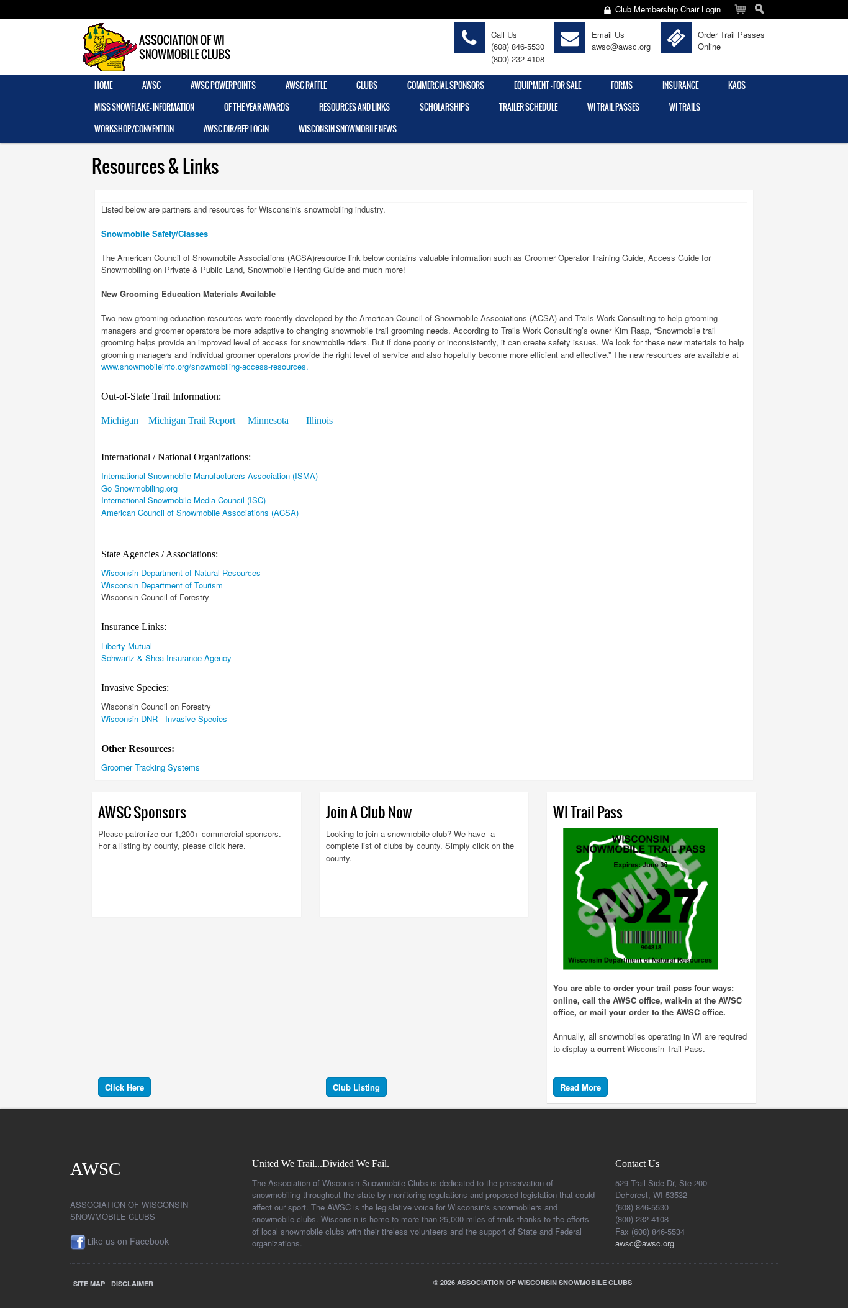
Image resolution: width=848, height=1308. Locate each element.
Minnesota (269, 420)
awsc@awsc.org (621, 46)
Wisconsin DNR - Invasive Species (165, 719)
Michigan (119, 420)
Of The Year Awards (256, 107)
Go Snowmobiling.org (139, 488)
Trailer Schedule (528, 107)
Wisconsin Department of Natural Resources (181, 573)
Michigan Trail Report (193, 420)
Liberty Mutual (126, 646)
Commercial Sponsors (445, 85)
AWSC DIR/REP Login (236, 129)
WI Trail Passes (613, 107)
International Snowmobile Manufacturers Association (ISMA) (209, 476)
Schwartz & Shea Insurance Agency (166, 658)
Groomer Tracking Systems (150, 767)
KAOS (737, 85)
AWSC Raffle (306, 85)
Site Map (89, 1283)
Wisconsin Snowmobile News (348, 129)
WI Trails (684, 107)
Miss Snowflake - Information (144, 107)
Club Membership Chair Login (668, 9)
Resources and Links (354, 107)
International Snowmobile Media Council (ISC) (183, 500)
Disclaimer (132, 1283)
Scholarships (444, 107)
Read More (580, 1087)
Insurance (680, 85)
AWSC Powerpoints (223, 85)
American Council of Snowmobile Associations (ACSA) (200, 512)
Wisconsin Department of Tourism (162, 585)
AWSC (151, 85)
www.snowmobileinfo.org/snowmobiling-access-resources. (205, 366)
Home (103, 85)
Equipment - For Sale (547, 85)
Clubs (366, 85)
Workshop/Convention (134, 129)
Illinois (319, 420)
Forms (622, 85)
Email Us (608, 34)
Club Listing (356, 1087)
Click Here (124, 1087)
